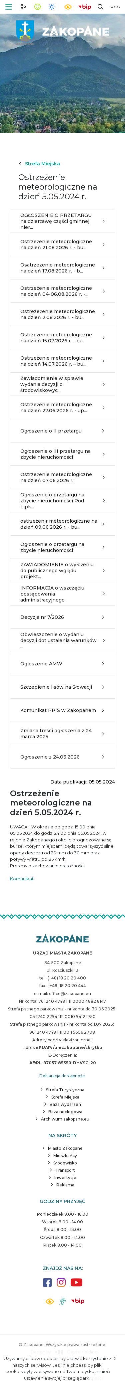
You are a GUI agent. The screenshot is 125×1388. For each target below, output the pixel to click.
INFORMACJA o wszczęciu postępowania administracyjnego (52, 594)
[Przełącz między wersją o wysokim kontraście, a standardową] (68, 7)
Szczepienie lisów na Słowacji (56, 687)
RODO (115, 7)
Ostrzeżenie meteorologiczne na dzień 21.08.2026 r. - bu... (56, 245)
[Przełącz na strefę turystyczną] (23, 6)
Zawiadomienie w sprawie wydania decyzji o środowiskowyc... (51, 384)
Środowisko (65, 1162)
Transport (65, 1170)
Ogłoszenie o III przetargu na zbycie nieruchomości (55, 454)
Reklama (65, 1184)
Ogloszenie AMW (41, 664)
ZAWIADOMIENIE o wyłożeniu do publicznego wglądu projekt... (57, 571)
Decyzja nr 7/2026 (42, 617)
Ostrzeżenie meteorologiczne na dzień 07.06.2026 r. (56, 477)
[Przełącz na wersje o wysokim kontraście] (50, 1303)
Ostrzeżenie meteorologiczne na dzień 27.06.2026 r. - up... (56, 408)
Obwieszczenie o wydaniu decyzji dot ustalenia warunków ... (58, 640)
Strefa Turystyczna (65, 1089)
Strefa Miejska (42, 163)
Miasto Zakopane (65, 1148)
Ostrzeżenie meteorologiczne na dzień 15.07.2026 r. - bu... (56, 338)
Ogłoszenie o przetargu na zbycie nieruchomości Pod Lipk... (52, 501)
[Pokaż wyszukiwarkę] (100, 6)
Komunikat (22, 878)
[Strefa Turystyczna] (62, 939)
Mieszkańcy (65, 1155)
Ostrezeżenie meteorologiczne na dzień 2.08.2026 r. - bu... (57, 314)
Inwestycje (65, 1177)
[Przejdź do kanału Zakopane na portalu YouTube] (76, 1286)
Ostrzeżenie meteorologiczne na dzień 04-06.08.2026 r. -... (56, 291)
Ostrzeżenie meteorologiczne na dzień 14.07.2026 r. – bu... (56, 361)
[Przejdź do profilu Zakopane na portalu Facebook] (47, 1286)
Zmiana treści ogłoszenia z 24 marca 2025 (56, 734)
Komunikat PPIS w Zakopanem (58, 710)
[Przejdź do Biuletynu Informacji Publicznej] (84, 6)
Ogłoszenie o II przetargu (51, 431)
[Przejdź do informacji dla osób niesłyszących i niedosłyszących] (62, 1304)
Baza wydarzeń (65, 1104)
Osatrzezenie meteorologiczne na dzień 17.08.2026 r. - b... (57, 268)
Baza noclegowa (65, 1111)
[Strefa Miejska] (62, 30)
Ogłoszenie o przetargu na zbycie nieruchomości (52, 547)
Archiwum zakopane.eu (65, 1119)
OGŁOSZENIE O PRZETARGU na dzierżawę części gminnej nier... (56, 221)
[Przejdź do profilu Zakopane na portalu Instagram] (61, 1286)
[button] (8, 7)
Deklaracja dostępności (62, 1075)
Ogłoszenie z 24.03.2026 (50, 757)
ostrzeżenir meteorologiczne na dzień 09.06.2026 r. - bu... (58, 524)
